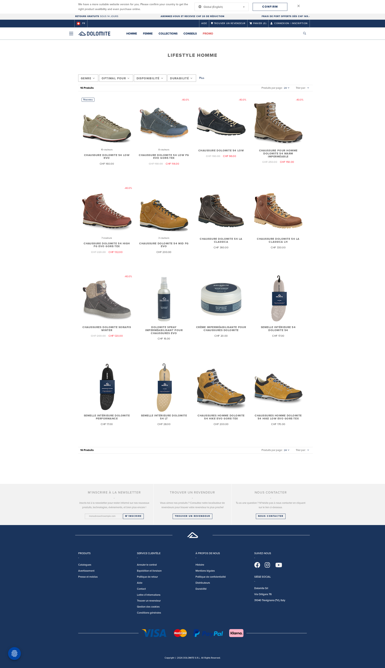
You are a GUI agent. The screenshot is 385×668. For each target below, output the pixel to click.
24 (285, 88)
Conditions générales (149, 612)
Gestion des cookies (148, 606)
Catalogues (84, 564)
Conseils (190, 33)
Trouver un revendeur (192, 516)
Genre (86, 78)
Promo (208, 33)
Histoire (200, 564)
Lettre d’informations (148, 595)
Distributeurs (203, 582)
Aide (204, 23)
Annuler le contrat (147, 564)
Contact (141, 588)
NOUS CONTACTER (270, 516)
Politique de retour (147, 576)
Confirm (270, 6)
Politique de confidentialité (211, 576)
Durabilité (179, 78)
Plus (201, 78)
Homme (131, 33)
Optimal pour (114, 78)
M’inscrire (133, 516)
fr (83, 23)
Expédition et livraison (149, 570)
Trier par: (301, 88)
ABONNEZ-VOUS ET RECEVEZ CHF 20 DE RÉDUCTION (192, 16)
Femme (148, 33)
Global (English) (213, 7)
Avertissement (86, 570)
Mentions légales (205, 570)
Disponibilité (148, 78)
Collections (168, 33)
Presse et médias (88, 576)
